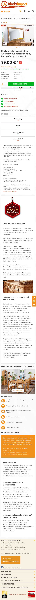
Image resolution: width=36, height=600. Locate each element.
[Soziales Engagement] (31, 594)
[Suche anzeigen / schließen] (20, 11)
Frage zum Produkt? (18, 132)
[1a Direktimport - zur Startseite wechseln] (14, 4)
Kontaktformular (18, 442)
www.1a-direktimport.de (9, 191)
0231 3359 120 (28, 444)
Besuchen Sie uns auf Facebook (12, 568)
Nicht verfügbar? (18, 139)
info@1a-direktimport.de (12, 561)
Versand (18, 125)
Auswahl (7, 11)
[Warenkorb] (33, 11)
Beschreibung (18, 119)
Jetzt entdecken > (18, 390)
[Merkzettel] (24, 11)
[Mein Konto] (29, 11)
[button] (17, 89)
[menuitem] (5, 11)
